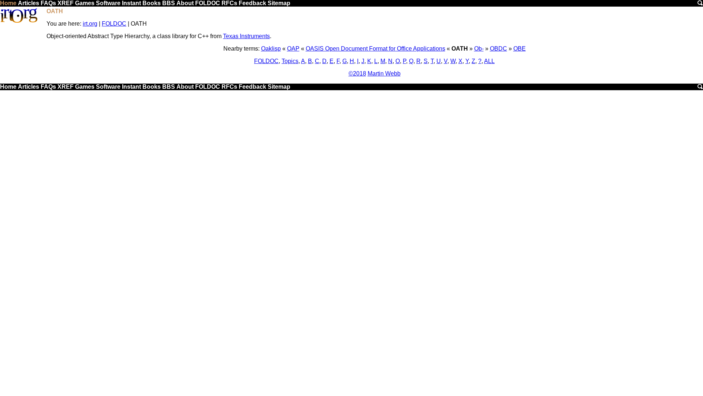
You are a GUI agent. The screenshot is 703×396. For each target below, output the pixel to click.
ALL (489, 61)
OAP (293, 48)
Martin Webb (384, 73)
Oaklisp (271, 48)
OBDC (498, 48)
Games (84, 3)
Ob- (479, 48)
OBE (519, 48)
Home (8, 3)
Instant (131, 3)
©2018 (357, 73)
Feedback (252, 3)
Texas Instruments (246, 36)
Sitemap (279, 3)
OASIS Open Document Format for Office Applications (375, 48)
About (185, 3)
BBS (168, 3)
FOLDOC (207, 3)
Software (108, 3)
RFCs (229, 3)
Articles (28, 3)
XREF (65, 3)
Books (151, 3)
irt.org (90, 24)
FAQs (48, 3)
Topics (290, 61)
